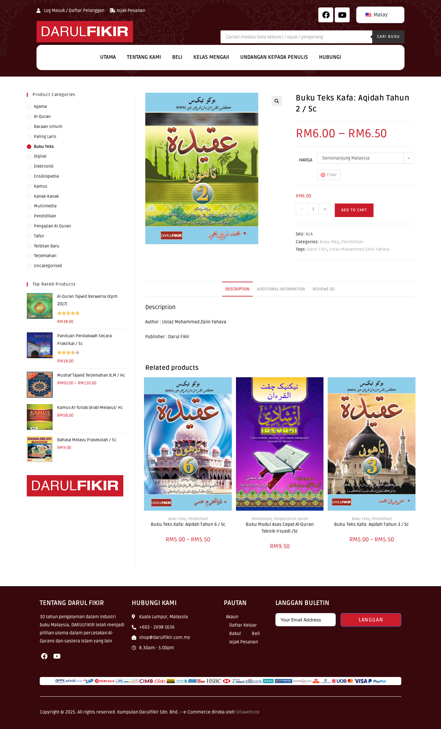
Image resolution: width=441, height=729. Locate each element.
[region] (84, 682)
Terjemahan (45, 255)
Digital (40, 156)
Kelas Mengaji (211, 57)
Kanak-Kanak (46, 196)
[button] (277, 101)
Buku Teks (329, 242)
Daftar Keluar (243, 625)
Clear (332, 174)
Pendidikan (352, 242)
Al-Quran (42, 116)
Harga (305, 160)
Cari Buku (388, 36)
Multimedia (45, 206)
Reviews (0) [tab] (323, 289)
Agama (40, 106)
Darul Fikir (317, 249)
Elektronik (44, 166)
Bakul (235, 633)
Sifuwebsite (248, 712)
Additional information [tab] (281, 289)
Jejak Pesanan (243, 642)
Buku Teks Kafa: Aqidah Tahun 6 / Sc (188, 524)
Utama (108, 57)
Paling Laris (45, 136)
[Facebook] (325, 14)
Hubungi (330, 57)
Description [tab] (237, 289)
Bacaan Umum (48, 126)
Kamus (40, 186)
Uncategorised (48, 265)
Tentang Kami (144, 57)
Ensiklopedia (46, 176)
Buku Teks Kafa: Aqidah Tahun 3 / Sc (371, 524)
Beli (177, 57)
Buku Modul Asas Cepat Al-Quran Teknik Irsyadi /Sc (280, 528)
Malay (380, 15)
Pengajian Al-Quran (290, 518)
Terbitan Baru (46, 246)
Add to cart (354, 210)
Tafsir (39, 236)
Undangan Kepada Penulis (274, 57)
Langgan (371, 620)
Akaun (232, 617)
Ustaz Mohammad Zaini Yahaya (359, 249)
